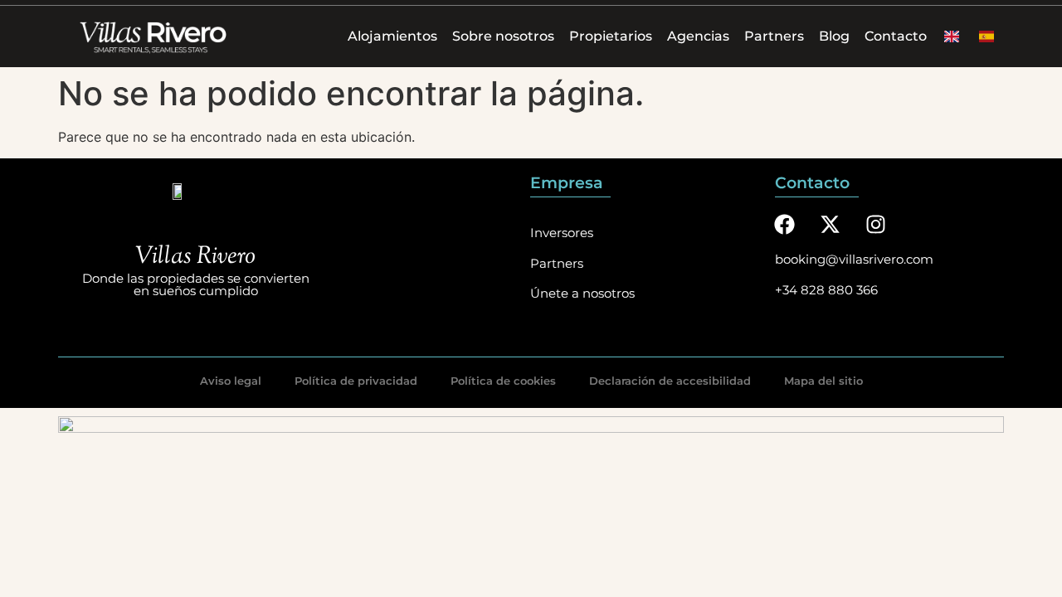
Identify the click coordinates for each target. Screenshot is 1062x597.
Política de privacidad (356, 380)
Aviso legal (230, 380)
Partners (774, 36)
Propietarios (610, 36)
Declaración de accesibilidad (670, 380)
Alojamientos (392, 36)
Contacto (896, 36)
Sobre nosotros (503, 36)
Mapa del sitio (823, 380)
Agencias (698, 36)
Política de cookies (503, 380)
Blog (834, 36)
